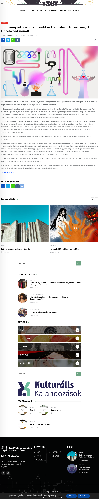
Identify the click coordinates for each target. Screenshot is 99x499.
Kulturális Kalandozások (57, 10)
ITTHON (81, 465)
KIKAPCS (4, 245)
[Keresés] (97, 3)
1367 (31, 280)
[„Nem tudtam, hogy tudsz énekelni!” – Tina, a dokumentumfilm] (22, 298)
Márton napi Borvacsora (40, 424)
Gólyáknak (33, 10)
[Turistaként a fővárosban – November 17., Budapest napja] (72, 469)
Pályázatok (37, 309)
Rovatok (43, 10)
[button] (92, 199)
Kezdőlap (23, 10)
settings (60, 497)
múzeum (53, 407)
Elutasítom (83, 496)
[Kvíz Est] (22, 410)
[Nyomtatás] (95, 40)
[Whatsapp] (13, 40)
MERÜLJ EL (39, 294)
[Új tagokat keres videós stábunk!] (22, 312)
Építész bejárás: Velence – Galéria (15, 249)
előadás (32, 407)
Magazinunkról (73, 10)
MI (34, 280)
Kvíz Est (33, 410)
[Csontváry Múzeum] (44, 410)
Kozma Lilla (11, 35)
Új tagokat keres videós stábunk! (43, 312)
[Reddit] (17, 40)
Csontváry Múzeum (59, 410)
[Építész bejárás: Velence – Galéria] (72, 456)
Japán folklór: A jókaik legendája (64, 249)
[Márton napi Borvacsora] (22, 424)
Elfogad (71, 496)
